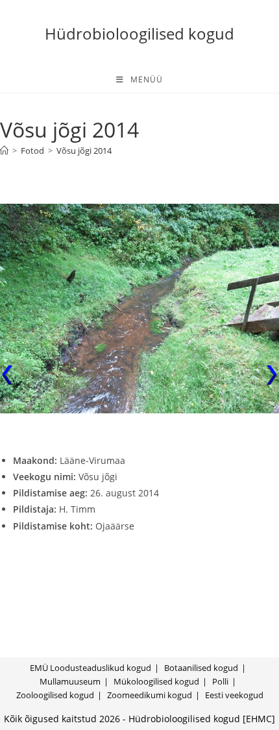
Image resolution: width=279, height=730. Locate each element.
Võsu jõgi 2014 (84, 150)
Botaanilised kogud (201, 668)
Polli (220, 681)
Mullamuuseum (70, 681)
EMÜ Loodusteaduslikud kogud (90, 668)
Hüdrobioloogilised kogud (139, 33)
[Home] (4, 150)
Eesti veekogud (234, 695)
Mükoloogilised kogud (156, 681)
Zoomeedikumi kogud (149, 695)
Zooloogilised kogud (55, 695)
